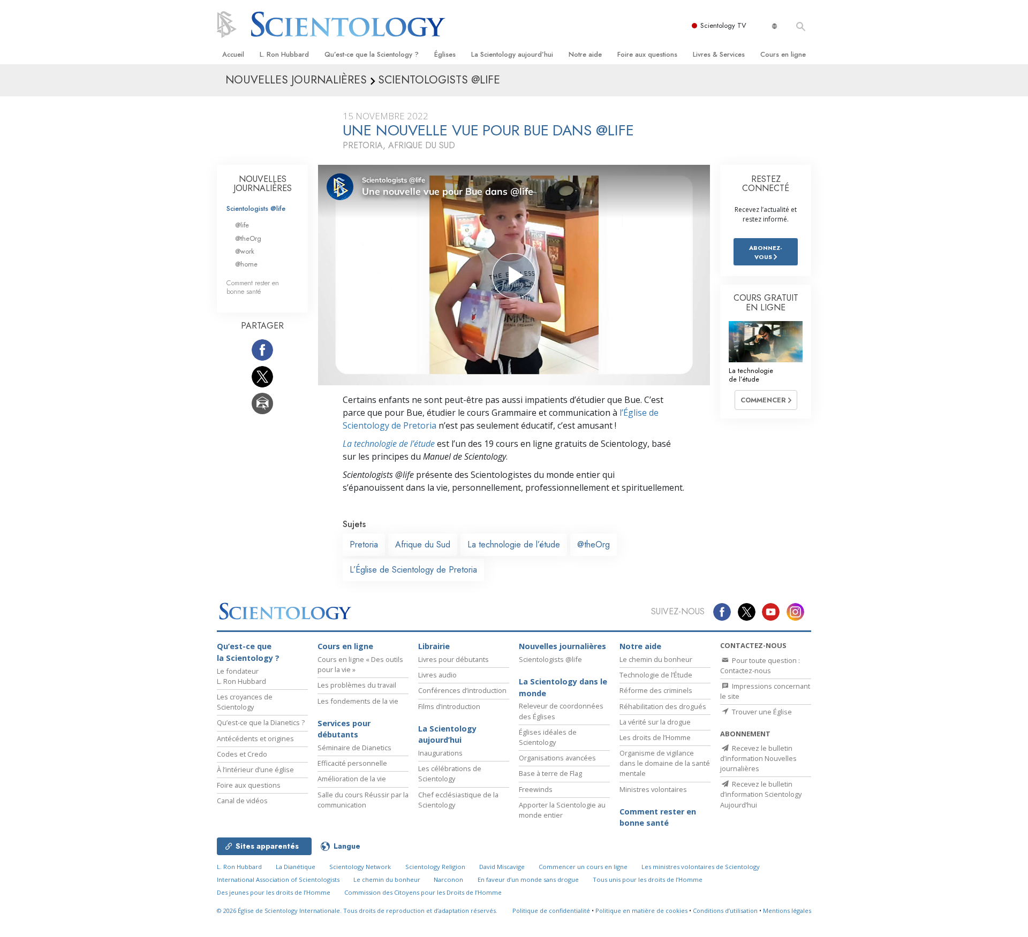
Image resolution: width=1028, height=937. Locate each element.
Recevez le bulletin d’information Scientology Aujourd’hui (761, 794)
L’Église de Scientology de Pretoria (413, 569)
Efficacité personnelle (352, 763)
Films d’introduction (449, 706)
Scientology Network (360, 867)
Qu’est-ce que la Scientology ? (371, 54)
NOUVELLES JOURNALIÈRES (262, 184)
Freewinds (536, 789)
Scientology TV (723, 25)
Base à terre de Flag (550, 773)
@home (246, 264)
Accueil (233, 54)
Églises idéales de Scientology (548, 737)
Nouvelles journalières (562, 646)
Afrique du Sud (422, 544)
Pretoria (364, 544)
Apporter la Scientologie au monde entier (562, 810)
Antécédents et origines (255, 738)
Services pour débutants (344, 729)
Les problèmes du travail (357, 685)
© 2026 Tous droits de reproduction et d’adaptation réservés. (357, 910)
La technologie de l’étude (389, 444)
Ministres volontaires (653, 789)
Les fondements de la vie (358, 701)
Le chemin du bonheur (655, 659)
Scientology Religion (435, 867)
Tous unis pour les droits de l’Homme (647, 879)
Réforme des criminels (655, 690)
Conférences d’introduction (462, 690)
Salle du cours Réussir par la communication (363, 800)
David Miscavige (502, 867)
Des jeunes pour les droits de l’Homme (273, 892)
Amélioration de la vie (352, 778)
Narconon (448, 879)
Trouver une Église (761, 712)
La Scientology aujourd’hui (512, 54)
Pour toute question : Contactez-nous (760, 665)
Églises (445, 54)
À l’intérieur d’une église (255, 769)
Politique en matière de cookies (641, 910)
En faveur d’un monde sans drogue (528, 879)
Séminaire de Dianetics (354, 747)
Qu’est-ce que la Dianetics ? (261, 722)
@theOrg (593, 544)
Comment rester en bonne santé (252, 287)
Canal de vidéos (242, 800)
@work (244, 251)
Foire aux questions (647, 54)
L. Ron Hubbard (284, 54)
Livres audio (437, 675)
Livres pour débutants (453, 659)
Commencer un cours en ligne (583, 867)
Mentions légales (787, 910)
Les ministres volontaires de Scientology (700, 867)
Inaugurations (440, 753)
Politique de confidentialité (551, 910)
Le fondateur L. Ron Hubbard (241, 676)
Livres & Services (719, 54)
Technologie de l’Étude (655, 675)
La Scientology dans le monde (563, 687)
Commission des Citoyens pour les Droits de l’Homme (423, 892)
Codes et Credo (242, 754)
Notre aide (585, 54)
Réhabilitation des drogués (662, 706)
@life (242, 225)
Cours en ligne (783, 54)
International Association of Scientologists (278, 879)
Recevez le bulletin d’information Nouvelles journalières (758, 758)
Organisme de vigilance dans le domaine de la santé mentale (664, 763)
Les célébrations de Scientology (449, 773)
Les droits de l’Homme (655, 737)
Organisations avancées (557, 758)
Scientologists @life (255, 208)
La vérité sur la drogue (655, 722)
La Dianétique (295, 867)
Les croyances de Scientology (245, 702)
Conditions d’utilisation (725, 910)
